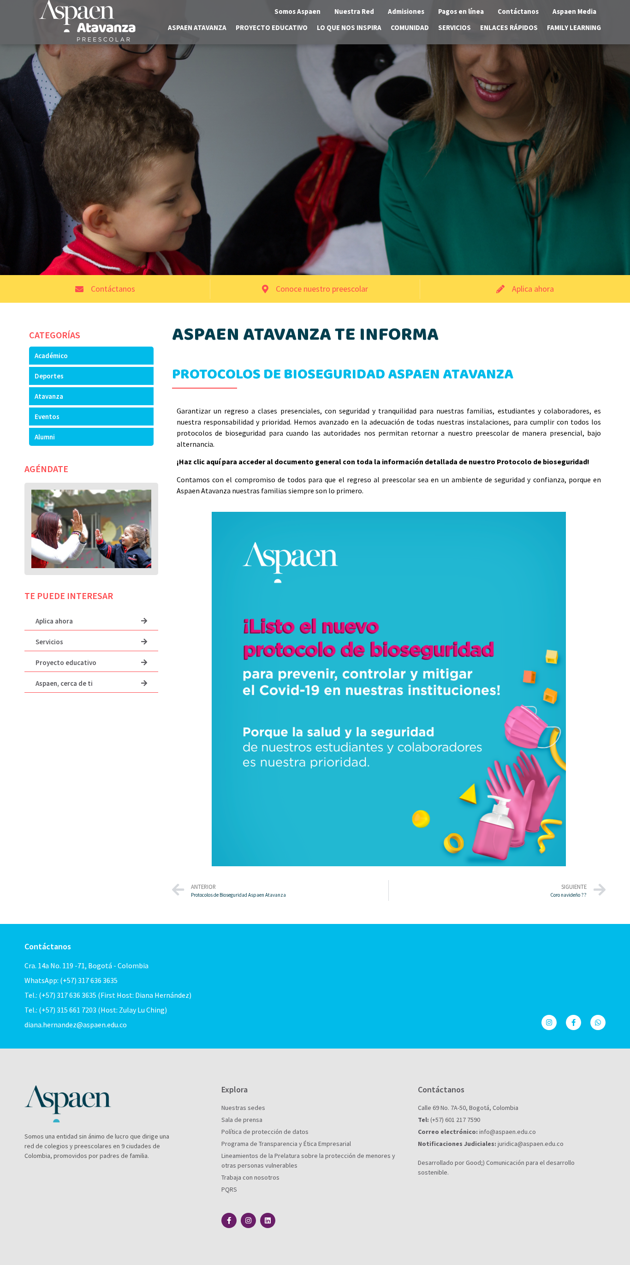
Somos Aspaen (297, 11)
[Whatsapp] (598, 1022)
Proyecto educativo (272, 27)
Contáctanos (518, 11)
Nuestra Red (354, 11)
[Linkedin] (267, 1220)
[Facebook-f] (573, 1022)
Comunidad (410, 27)
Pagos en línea (461, 11)
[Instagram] (549, 1022)
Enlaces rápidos (509, 27)
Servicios (454, 27)
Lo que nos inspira (349, 27)
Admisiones (406, 11)
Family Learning (574, 27)
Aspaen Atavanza (197, 27)
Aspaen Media (574, 11)
